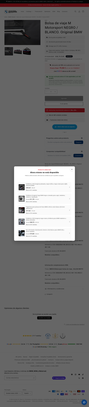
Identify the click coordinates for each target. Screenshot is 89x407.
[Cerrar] (72, 169)
